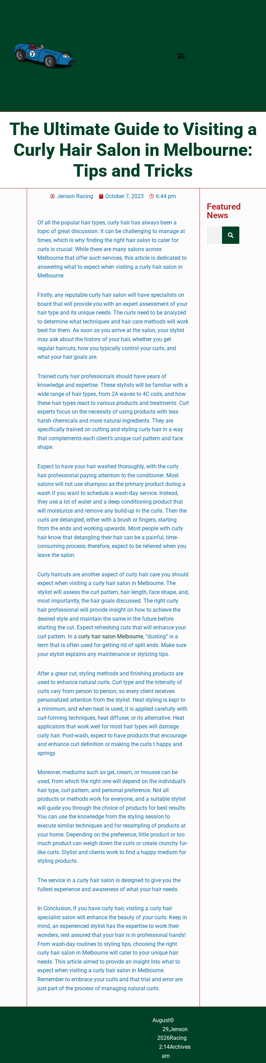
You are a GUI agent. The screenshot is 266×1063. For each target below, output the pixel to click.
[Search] (230, 235)
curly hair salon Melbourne (110, 636)
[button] (181, 56)
